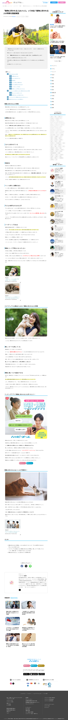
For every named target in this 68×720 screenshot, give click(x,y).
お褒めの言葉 (28, 710)
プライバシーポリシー (29, 699)
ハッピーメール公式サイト (31, 587)
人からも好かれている (15, 78)
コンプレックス (62, 123)
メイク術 (62, 131)
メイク (58, 131)
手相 (55, 144)
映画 (55, 146)
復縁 (60, 141)
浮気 (63, 146)
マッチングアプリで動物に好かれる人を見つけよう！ (18, 97)
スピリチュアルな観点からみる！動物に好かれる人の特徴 (19, 90)
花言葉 (52, 156)
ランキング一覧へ (58, 61)
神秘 (53, 104)
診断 (51, 39)
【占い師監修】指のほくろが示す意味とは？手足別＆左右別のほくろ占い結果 (57, 42)
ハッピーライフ (23, 693)
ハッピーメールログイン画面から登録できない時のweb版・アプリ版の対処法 (57, 27)
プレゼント (52, 131)
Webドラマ (60, 116)
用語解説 (52, 149)
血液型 (56, 156)
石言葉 (61, 151)
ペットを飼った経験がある (16, 82)
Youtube (52, 118)
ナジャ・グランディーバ (54, 126)
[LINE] (30, 566)
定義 (53, 83)
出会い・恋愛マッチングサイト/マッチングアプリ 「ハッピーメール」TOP (14, 698)
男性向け (52, 151)
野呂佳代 (52, 159)
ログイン (41, 665)
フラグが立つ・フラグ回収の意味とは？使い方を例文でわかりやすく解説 (12, 629)
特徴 (14, 16)
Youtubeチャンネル (58, 118)
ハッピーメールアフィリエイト (49, 704)
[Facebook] (22, 566)
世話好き (12, 80)
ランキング (29, 693)
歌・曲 (60, 146)
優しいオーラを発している (16, 93)
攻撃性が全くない (14, 76)
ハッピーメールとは (10, 700)
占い (61, 136)
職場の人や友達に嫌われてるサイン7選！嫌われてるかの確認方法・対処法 (12, 645)
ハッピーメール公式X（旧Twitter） (49, 697)
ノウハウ (23, 16)
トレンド (54, 71)
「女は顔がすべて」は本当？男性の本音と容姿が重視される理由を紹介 (28, 613)
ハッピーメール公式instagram (49, 699)
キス (51, 123)
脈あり (57, 154)
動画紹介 (57, 136)
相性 (56, 151)
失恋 (53, 77)
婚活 (53, 80)
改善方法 (60, 144)
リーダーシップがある (15, 86)
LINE (51, 116)
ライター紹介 (45, 693)
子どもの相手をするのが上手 (16, 84)
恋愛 (53, 86)
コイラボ (56, 123)
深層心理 (54, 92)
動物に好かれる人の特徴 (13, 74)
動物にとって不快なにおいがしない (17, 88)
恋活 (53, 89)
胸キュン (52, 154)
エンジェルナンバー (60, 121)
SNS (55, 116)
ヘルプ (8, 713)
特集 (53, 101)
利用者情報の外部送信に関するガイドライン (32, 702)
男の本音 (57, 149)
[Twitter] (26, 566)
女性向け (61, 139)
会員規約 (27, 697)
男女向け (27, 16)
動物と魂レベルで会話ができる (16, 95)
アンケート (54, 65)
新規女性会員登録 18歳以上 (11, 708)
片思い (53, 95)
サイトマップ (46, 707)
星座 (51, 146)
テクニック (18, 16)
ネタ (60, 126)
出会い (52, 24)
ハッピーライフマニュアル (37, 693)
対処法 (56, 141)
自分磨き (62, 154)
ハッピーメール (58, 128)
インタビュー (53, 121)
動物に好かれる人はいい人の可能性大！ (15, 99)
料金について (9, 703)
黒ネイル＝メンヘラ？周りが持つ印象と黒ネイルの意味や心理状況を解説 (28, 645)
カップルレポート (28, 707)
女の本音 (56, 139)
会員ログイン (9, 711)
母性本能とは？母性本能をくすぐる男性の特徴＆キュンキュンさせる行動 (28, 629)
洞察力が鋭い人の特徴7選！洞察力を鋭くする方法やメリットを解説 (12, 613)
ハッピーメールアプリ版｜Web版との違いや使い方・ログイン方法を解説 (57, 57)
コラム (53, 68)
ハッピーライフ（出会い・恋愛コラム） (32, 713)
